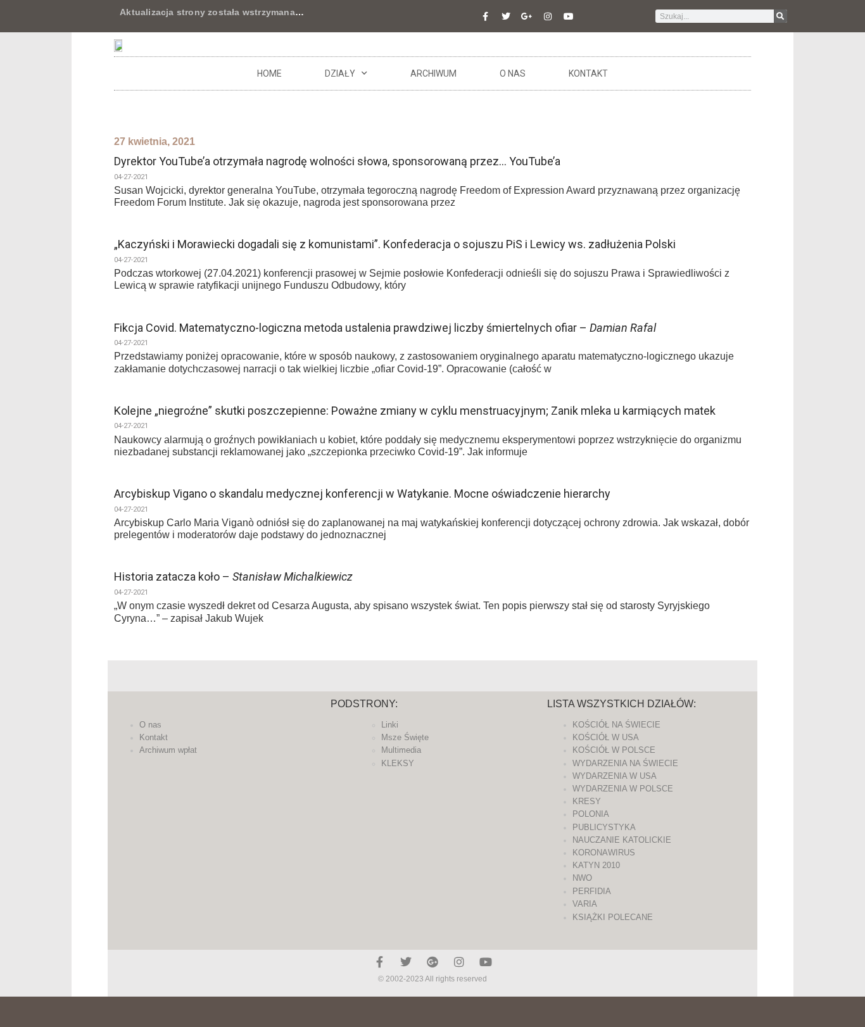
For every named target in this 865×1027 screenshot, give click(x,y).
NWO (582, 878)
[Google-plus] (432, 961)
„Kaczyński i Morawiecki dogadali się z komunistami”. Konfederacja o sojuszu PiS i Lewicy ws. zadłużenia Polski (395, 244)
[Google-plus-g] (527, 16)
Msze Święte (405, 737)
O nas (513, 73)
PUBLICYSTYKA (604, 827)
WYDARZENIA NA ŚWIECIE (625, 763)
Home (269, 73)
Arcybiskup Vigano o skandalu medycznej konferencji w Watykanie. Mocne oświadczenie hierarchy (362, 493)
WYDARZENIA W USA (614, 776)
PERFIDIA (591, 891)
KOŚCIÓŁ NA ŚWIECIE (616, 724)
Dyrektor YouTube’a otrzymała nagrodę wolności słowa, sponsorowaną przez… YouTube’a (337, 161)
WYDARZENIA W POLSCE (622, 788)
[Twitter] (506, 16)
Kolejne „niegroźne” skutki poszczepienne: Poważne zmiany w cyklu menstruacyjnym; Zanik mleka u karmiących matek (415, 410)
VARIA (584, 904)
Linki (389, 724)
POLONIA (590, 814)
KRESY (586, 801)
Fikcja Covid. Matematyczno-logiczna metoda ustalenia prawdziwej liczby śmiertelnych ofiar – (385, 327)
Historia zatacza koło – (233, 576)
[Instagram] (548, 16)
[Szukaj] (780, 16)
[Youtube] (569, 16)
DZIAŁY (340, 73)
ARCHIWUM (433, 73)
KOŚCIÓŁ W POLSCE (613, 750)
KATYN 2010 (596, 865)
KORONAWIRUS (603, 852)
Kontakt (588, 73)
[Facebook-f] (485, 16)
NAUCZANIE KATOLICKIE (621, 840)
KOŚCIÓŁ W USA (605, 737)
